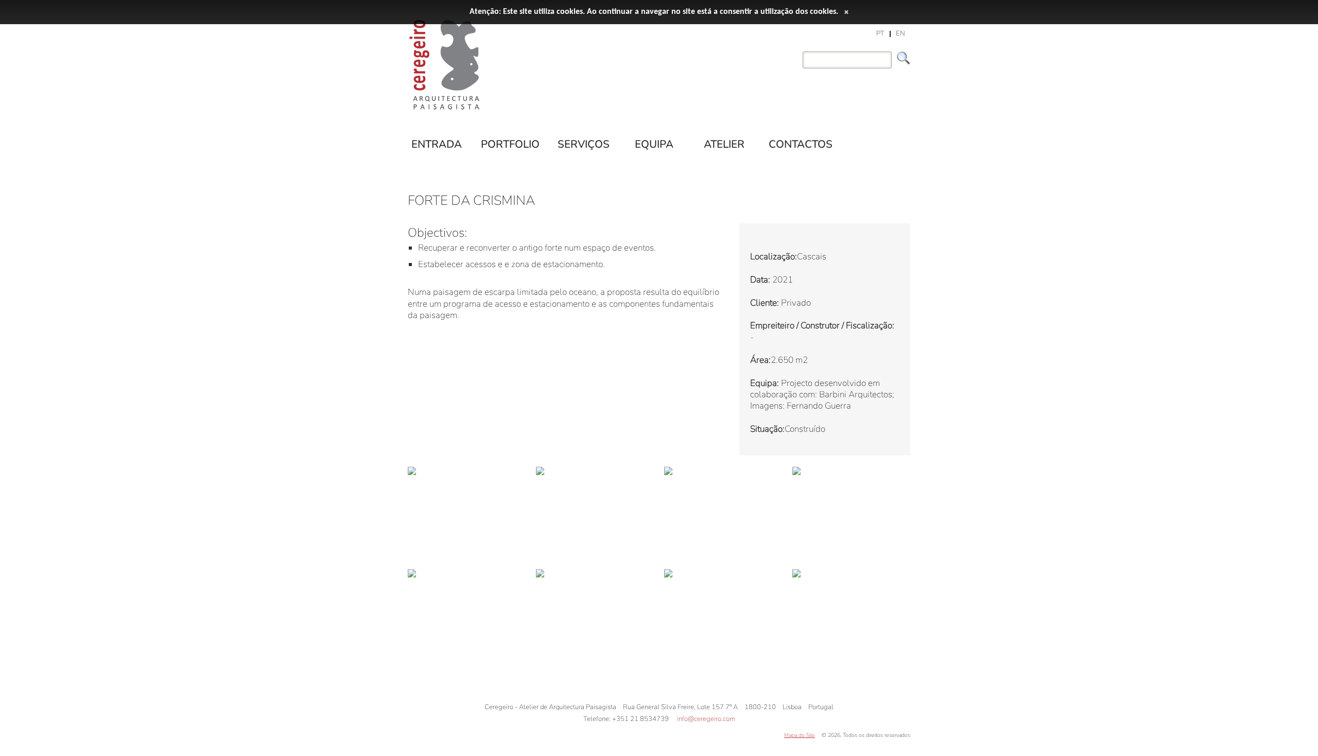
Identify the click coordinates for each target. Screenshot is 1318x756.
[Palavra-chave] (800, 53)
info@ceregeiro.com (706, 719)
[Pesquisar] (903, 58)
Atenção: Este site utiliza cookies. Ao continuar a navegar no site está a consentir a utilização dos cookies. (654, 12)
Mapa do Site (799, 735)
